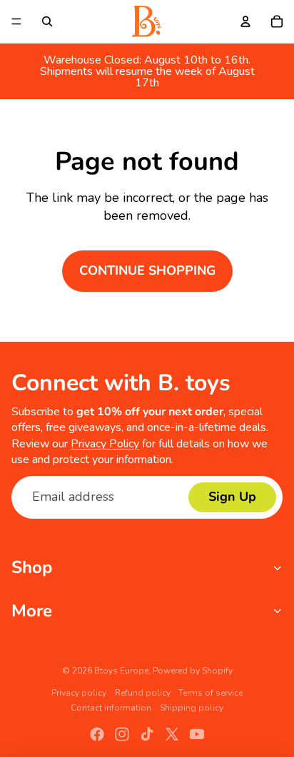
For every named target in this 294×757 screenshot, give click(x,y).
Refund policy (143, 692)
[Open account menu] (245, 21)
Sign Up (232, 496)
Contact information (111, 707)
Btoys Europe (121, 670)
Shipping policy (191, 707)
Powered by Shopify (193, 670)
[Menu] (16, 21)
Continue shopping (147, 270)
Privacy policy (78, 692)
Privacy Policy (105, 444)
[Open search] (47, 21)
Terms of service (210, 692)
